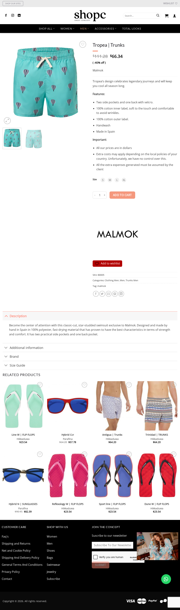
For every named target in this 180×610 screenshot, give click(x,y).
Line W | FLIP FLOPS (23, 434)
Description (18, 316)
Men (83, 28)
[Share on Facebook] (96, 294)
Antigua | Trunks (112, 434)
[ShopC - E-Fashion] (90, 15)
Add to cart (122, 195)
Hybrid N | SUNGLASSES (23, 504)
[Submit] (158, 16)
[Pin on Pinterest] (115, 294)
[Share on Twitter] (102, 294)
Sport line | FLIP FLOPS (112, 504)
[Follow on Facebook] (6, 15)
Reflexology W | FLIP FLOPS (67, 504)
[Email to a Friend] (108, 294)
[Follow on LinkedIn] (19, 15)
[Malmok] (117, 234)
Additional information (26, 348)
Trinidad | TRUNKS (157, 434)
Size (95, 179)
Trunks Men (132, 280)
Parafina (68, 439)
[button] (166, 15)
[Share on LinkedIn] (121, 294)
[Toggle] (6, 316)
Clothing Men (112, 280)
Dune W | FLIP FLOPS (156, 504)
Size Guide (17, 365)
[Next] (81, 82)
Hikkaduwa (23, 439)
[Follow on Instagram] (12, 15)
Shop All (45, 28)
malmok (101, 286)
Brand (14, 356)
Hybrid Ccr (68, 434)
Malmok (98, 70)
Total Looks (131, 28)
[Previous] (9, 82)
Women (66, 28)
